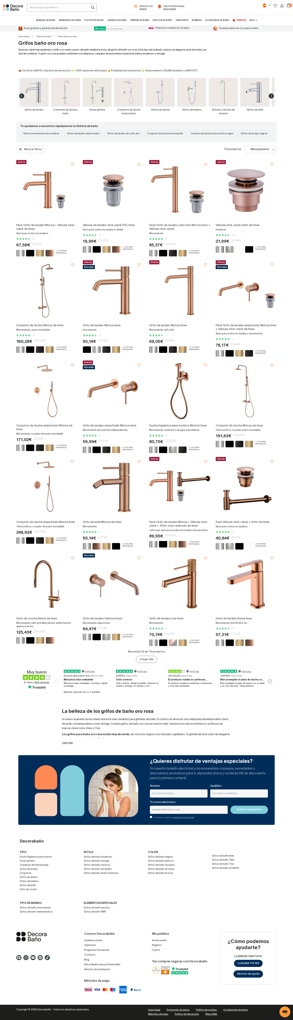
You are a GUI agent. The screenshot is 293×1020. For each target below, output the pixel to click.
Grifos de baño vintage (96, 861)
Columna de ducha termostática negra (212, 134)
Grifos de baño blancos (161, 861)
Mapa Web (211, 1014)
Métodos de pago (158, 1014)
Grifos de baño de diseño (98, 869)
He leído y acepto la (174, 817)
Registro (157, 945)
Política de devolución (187, 1014)
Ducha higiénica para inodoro (36, 857)
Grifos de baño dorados (161, 865)
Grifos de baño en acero (161, 869)
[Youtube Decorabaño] (34, 959)
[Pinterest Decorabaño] (41, 959)
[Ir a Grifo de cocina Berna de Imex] (46, 583)
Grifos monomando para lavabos (41, 134)
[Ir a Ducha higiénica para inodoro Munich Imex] (179, 390)
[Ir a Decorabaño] (44, 936)
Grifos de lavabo (29, 869)
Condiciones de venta (235, 1010)
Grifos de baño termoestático (36, 912)
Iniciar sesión (159, 940)
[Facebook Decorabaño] (19, 959)
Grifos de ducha (28, 877)
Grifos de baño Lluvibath (225, 868)
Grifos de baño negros (160, 857)
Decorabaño (24, 36)
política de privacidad (183, 817)
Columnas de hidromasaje (34, 865)
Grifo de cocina (28, 889)
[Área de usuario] (282, 5)
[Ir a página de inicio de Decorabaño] (13, 8)
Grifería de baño (43, 36)
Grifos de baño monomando (35, 908)
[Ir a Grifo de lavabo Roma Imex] (246, 583)
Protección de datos (178, 1010)
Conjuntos (26, 873)
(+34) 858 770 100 (248, 963)
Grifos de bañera (29, 881)
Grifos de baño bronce (160, 873)
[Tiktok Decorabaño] (48, 959)
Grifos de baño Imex (223, 856)
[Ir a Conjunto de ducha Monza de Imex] (46, 290)
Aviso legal (154, 1010)
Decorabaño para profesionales (102, 964)
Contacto (89, 955)
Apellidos (216, 786)
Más (252, 20)
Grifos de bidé (27, 885)
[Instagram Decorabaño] (27, 959)
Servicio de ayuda (248, 974)
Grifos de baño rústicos (97, 865)
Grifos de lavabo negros (254, 134)
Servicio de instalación (97, 969)
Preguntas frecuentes (97, 950)
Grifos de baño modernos (98, 857)
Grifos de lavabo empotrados (83, 134)
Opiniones (90, 945)
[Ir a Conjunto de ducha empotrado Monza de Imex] (46, 390)
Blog (86, 960)
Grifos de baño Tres (223, 864)
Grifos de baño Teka (223, 860)
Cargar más (147, 659)
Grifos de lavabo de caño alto (123, 134)
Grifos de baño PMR (95, 912)
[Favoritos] (275, 5)
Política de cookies (206, 1010)
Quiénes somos (93, 940)
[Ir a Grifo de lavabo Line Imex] (179, 583)
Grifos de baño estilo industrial (101, 873)
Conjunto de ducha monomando (165, 134)
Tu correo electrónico (163, 802)
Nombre (155, 786)
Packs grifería (27, 861)
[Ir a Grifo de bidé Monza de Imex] (113, 487)
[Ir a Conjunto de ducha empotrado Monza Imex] (46, 487)
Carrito (156, 950)
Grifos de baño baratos (97, 908)
